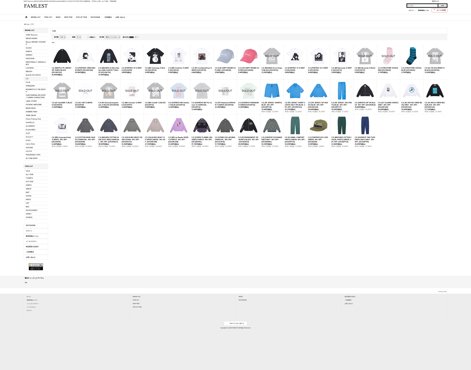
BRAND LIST (137, 296)
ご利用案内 (30, 252)
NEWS (241, 296)
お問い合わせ (30, 257)
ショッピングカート (33, 303)
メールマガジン (31, 241)
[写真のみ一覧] (132, 37)
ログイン (411, 10)
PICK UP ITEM (137, 307)
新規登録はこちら (423, 10)
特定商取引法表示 (32, 247)
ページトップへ (442, 291)
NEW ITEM (136, 303)
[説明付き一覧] (137, 37)
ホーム (29, 296)
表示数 (56, 37)
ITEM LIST (136, 300)
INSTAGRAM (30, 225)
